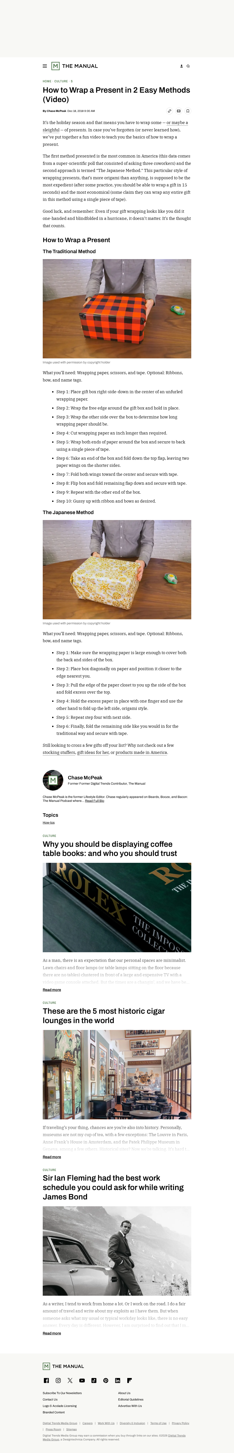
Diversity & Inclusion (132, 1423)
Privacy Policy (180, 1423)
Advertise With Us (130, 1406)
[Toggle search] (188, 66)
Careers (87, 1423)
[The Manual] (74, 66)
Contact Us (50, 1399)
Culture (49, 835)
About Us (124, 1393)
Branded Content (54, 1412)
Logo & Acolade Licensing (60, 1406)
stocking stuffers (59, 752)
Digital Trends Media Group (60, 1423)
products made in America (141, 752)
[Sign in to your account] (181, 66)
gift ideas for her (93, 752)
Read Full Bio (94, 801)
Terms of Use (158, 1423)
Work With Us (106, 1423)
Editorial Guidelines (131, 1399)
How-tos (49, 822)
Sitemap (71, 1429)
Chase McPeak (56, 111)
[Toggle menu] (45, 66)
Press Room (53, 1429)
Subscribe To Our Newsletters (62, 1393)
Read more (52, 990)
